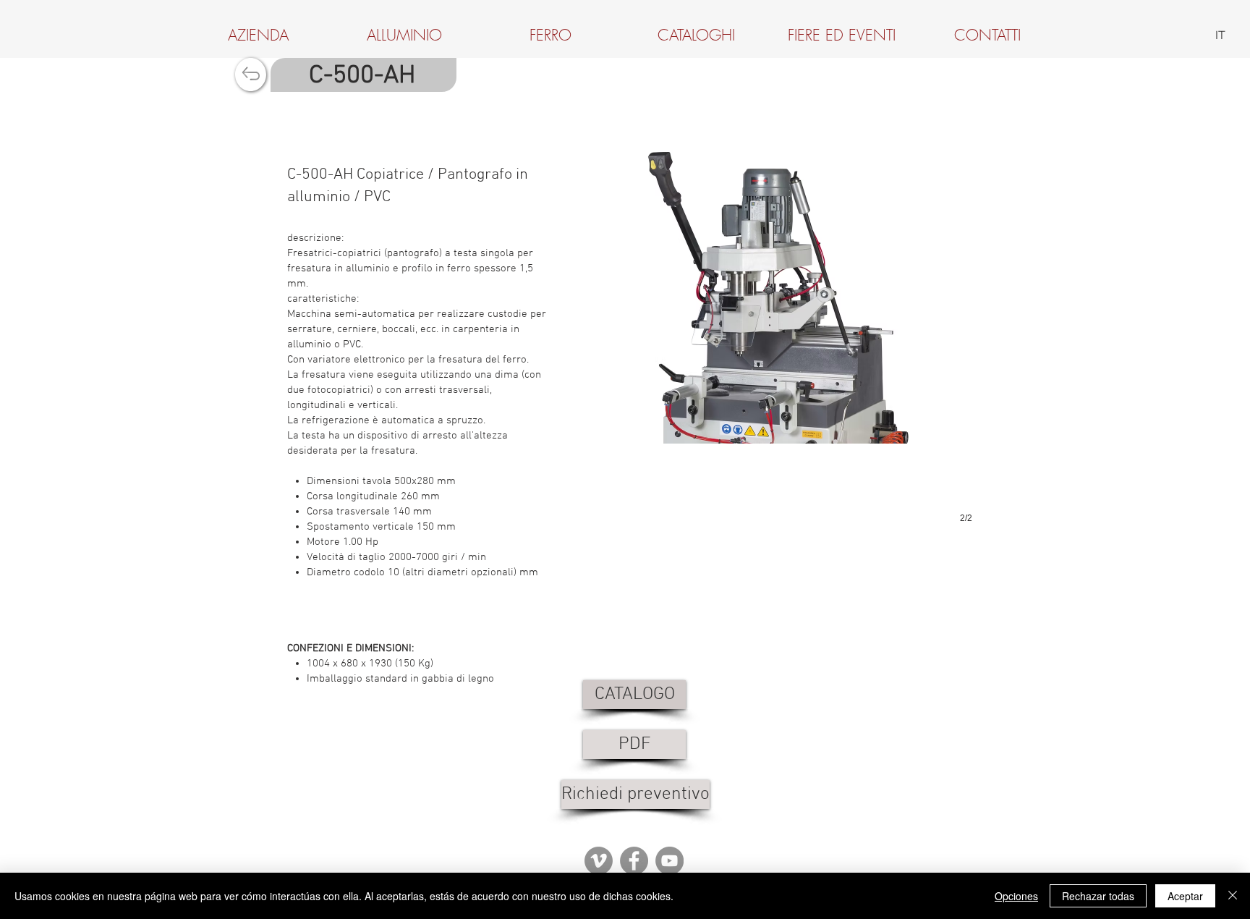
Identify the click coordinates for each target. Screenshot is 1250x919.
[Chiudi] (1232, 895)
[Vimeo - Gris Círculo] (598, 861)
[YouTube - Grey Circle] (669, 861)
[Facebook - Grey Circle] (634, 861)
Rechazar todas (1098, 896)
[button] (774, 322)
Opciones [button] (1016, 896)
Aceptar (1185, 896)
